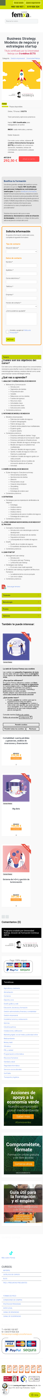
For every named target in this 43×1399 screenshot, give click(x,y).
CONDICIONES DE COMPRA (12, 1300)
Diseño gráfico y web (11, 1004)
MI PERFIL (6, 1270)
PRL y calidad (8, 1050)
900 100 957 (17, 7)
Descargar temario (13, 586)
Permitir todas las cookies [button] (14, 729)
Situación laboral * (12, 248)
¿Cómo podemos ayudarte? (15, 311)
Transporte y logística (11, 1077)
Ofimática (7, 1046)
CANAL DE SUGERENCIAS (12, 1316)
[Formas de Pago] (18, 966)
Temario (6, 357)
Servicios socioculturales (13, 1069)
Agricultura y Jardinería (12, 988)
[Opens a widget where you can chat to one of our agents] (35, 1395)
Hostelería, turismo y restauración (15, 1019)
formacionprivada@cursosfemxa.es (17, 1334)
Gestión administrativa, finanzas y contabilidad (20, 1011)
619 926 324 (33, 7)
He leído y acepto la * (20, 331)
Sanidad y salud (9, 1062)
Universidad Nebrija (33, 58)
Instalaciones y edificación (13, 1031)
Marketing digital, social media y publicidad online (21, 1035)
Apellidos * (9, 270)
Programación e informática (14, 1054)
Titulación (6, 595)
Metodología (7, 602)
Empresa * (9, 295)
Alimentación (8, 992)
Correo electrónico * (13, 278)
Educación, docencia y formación (15, 1008)
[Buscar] (36, 21)
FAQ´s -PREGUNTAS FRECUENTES (15, 1283)
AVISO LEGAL (7, 1308)
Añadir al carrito (29, 159)
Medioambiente (9, 1038)
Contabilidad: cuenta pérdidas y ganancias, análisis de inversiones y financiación (16, 740)
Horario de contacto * (13, 303)
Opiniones (6, 616)
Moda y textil (8, 1042)
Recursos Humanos (11, 1058)
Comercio (7, 996)
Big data (16, 809)
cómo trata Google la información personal (18, 694)
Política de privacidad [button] (10, 717)
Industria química (10, 1027)
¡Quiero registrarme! (33, 3)
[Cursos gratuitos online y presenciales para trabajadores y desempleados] (21, 14)
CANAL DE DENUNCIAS (11, 1312)
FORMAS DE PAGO (9, 1296)
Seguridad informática (11, 1066)
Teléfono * (9, 286)
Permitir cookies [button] (21, 725)
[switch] (5, 1392)
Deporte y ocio (9, 1000)
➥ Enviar (10, 339)
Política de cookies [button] (22, 715)
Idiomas (7, 1023)
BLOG (5, 1279)
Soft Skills (7, 1073)
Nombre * (9, 262)
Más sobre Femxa (8, 1258)
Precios (5, 609)
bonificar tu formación (29, 191)
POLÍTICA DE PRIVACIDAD (12, 1304)
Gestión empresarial (18, 58)
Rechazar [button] (32, 729)
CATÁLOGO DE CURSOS (11, 1274)
